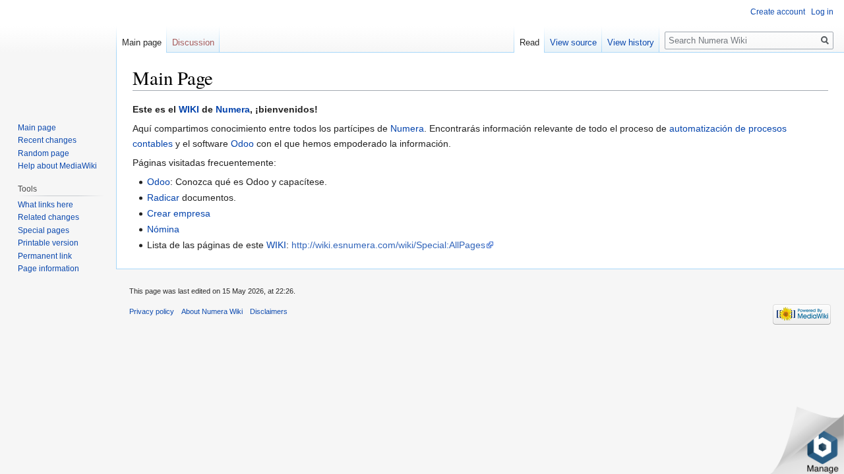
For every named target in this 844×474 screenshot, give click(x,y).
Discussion (193, 42)
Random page (43, 153)
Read (529, 42)
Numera (233, 109)
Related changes (48, 217)
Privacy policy (151, 311)
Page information (48, 268)
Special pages (43, 230)
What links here (45, 204)
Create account (777, 11)
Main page (142, 42)
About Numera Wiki (212, 311)
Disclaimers (268, 311)
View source (573, 42)
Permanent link (45, 256)
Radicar (163, 197)
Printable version (48, 243)
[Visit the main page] (58, 52)
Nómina (163, 229)
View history (630, 42)
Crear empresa (178, 213)
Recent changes (47, 140)
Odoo (242, 143)
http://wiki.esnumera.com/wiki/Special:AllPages (388, 245)
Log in (822, 11)
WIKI (189, 109)
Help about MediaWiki (57, 166)
